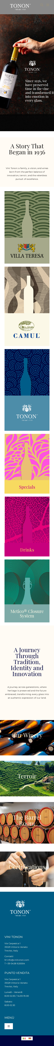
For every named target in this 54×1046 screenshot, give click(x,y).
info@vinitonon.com (18, 960)
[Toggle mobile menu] (48, 4)
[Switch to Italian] (24, 1038)
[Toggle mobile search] (41, 4)
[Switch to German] (30, 1038)
